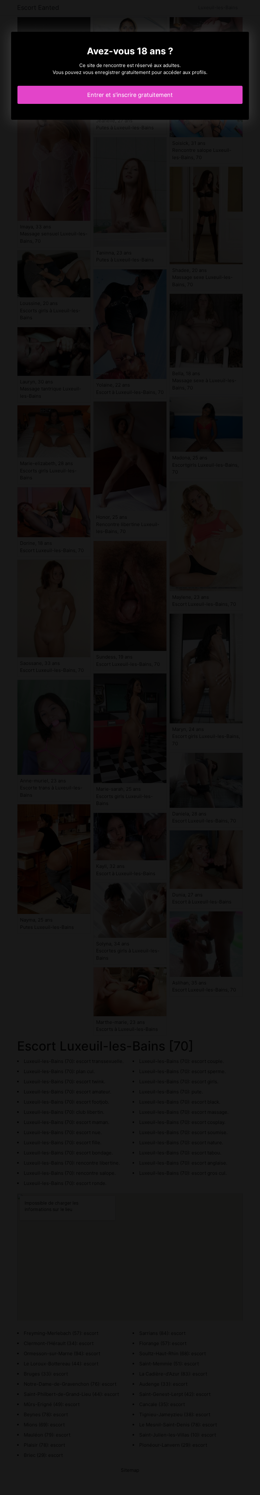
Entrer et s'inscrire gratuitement (130, 94)
